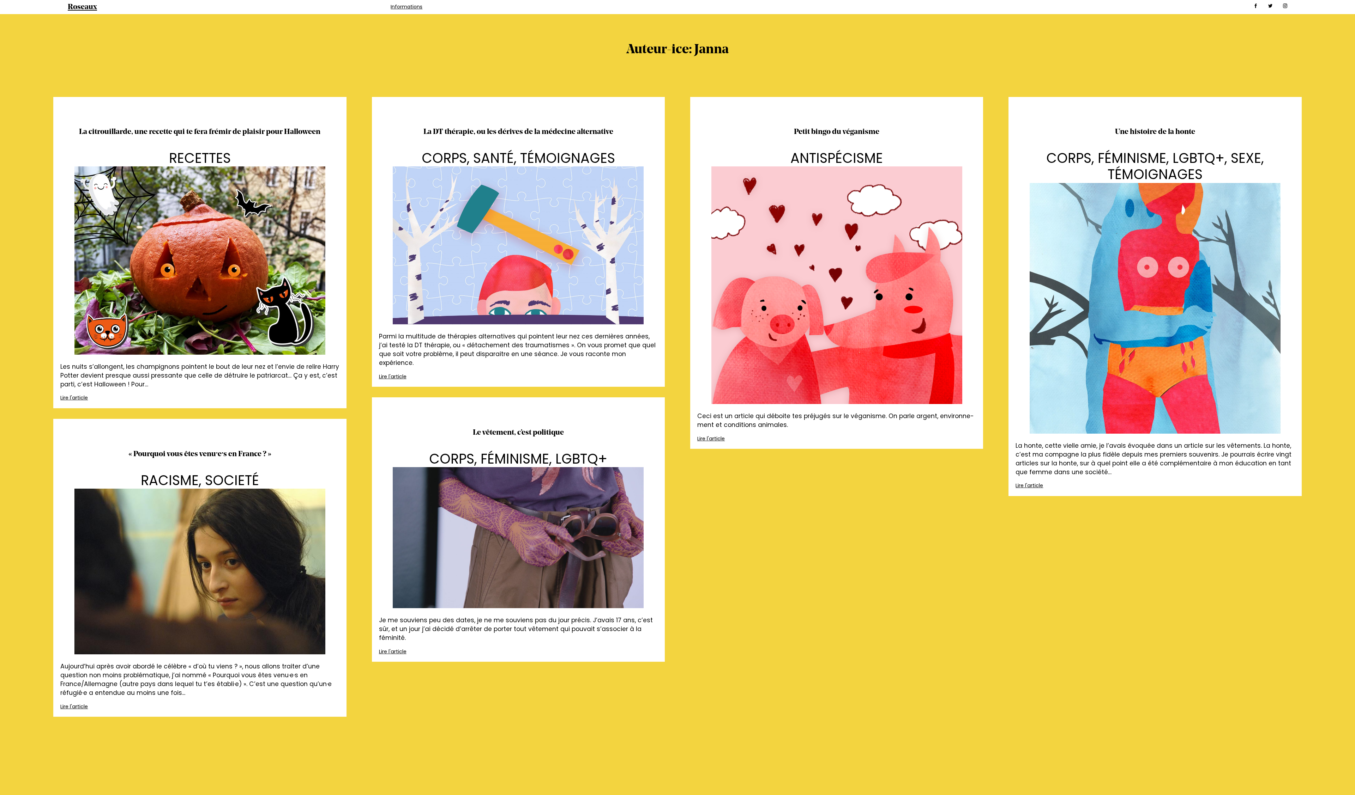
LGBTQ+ (1198, 158)
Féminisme (1132, 158)
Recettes (200, 158)
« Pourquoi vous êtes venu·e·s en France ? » (199, 454)
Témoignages (567, 158)
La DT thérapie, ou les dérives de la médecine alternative (518, 132)
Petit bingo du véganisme (836, 132)
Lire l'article (74, 397)
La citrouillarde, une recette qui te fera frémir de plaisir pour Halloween (199, 132)
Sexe (1246, 158)
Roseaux (82, 7)
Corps (444, 158)
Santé (493, 158)
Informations (406, 6)
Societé (232, 480)
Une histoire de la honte (1155, 132)
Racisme (170, 480)
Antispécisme (836, 158)
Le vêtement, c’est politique (518, 432)
